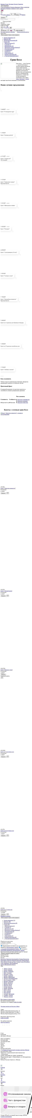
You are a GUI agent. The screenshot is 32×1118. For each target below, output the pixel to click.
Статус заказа (19, 8)
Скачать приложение (6, 1116)
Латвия (9, 991)
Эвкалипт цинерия (22, 401)
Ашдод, (6, 970)
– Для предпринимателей (11, 56)
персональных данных (12, 947)
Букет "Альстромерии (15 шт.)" (9, 251)
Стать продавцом (5, 7)
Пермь (5, 962)
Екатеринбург (15, 959)
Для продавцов (4, 5)
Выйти (23, 14)
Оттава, (6, 987)
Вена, (5, 973)
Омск (2, 962)
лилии (27, 79)
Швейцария (11, 977)
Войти (17, 14)
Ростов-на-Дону (12, 962)
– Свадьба (7, 44)
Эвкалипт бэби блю (22, 402)
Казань (21, 959)
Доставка (11, 4)
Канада (10, 987)
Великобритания (12, 978)
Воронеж (9, 959)
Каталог (3, 4)
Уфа (11, 963)
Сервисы (13, 8)
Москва (4, 30)
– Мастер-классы (9, 43)
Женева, (6, 977)
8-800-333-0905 (18, 1002)
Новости (7, 39)
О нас (6, 4)
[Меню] (10, 28)
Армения (10, 975)
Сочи (2, 963)
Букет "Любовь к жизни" (7, 368)
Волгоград (3, 959)
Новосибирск (25, 960)
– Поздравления (9, 49)
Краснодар (26, 959)
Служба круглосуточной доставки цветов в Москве (15, 1050)
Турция (11, 995)
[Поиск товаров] (2, 28)
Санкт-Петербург (25, 962)
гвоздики (21, 79)
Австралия (11, 994)
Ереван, (6, 975)
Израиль (10, 970)
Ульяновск (6, 963)
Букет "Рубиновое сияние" (8, 171)
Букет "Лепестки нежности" (8, 488)
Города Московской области (8, 964)
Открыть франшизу (15, 7)
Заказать (3, 493)
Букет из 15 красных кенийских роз (10, 345)
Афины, (6, 968)
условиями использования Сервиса (10, 949)
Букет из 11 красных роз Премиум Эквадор (12, 311)
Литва (11, 974)
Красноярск (4, 960)
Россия (10, 984)
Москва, (6, 984)
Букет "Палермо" (5, 228)
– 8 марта (7, 51)
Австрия (9, 973)
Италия (8, 992)
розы (17, 79)
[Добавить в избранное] (7, 493)
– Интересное (8, 46)
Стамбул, (6, 995)
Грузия (11, 996)
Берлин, (6, 971)
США (13, 980)
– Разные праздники (10, 54)
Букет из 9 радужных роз (7, 830)
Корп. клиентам (25, 7)
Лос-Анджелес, (8, 980)
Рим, (5, 992)
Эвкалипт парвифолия (23, 399)
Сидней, (6, 994)
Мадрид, (6, 981)
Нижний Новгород (16, 960)
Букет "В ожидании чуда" (7, 110)
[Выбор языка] (2, 10)
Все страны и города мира (8, 999)
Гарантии (20, 4)
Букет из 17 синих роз (6, 909)
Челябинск (15, 963)
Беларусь (10, 982)
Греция (10, 968)
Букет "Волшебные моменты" (8, 298)
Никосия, (6, 985)
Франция (10, 988)
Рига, (5, 991)
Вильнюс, (6, 974)
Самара (18, 962)
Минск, (6, 982)
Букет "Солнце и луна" (7, 274)
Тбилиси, (6, 996)
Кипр (10, 985)
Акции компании (9, 37)
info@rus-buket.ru (5, 1022)
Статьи (7, 42)
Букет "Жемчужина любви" (8, 194)
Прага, (5, 989)
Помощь (8, 8)
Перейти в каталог (5, 916)
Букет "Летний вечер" (6, 591)
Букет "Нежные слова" (7, 670)
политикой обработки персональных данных (12, 950)
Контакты (3, 8)
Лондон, (6, 978)
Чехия (9, 989)
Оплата (16, 4)
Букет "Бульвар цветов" (7, 134)
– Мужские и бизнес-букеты (12, 47)
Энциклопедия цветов (10, 40)
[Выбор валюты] (2, 12)
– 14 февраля (8, 50)
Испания (11, 981)
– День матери (8, 53)
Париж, (6, 988)
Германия (10, 971)
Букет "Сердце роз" (6, 157)
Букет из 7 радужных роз (7, 751)
